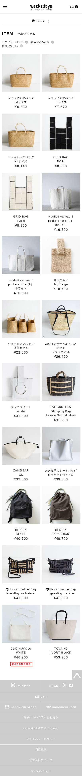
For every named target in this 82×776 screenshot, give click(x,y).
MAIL (44, 697)
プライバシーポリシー (41, 738)
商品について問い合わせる (41, 717)
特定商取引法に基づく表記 (41, 728)
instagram (23, 685)
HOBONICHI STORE (23, 707)
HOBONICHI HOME (64, 707)
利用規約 (41, 749)
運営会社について (41, 760)
